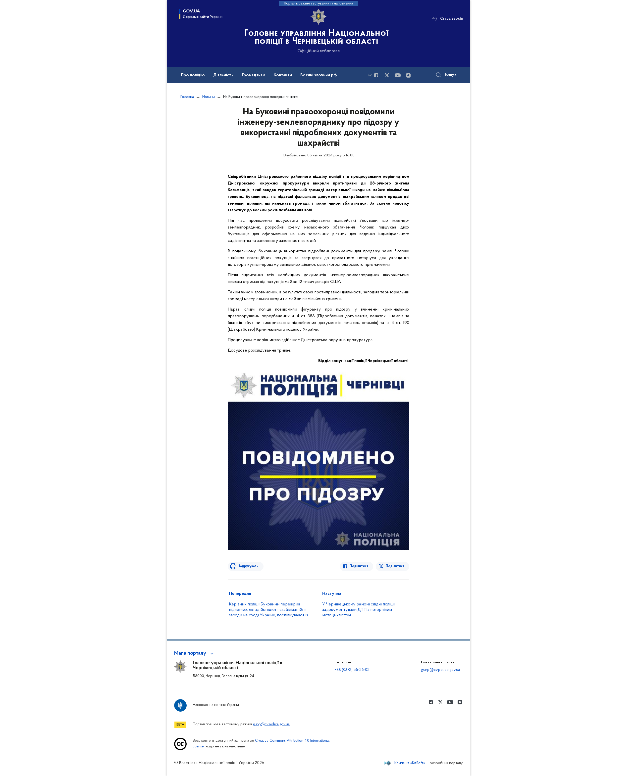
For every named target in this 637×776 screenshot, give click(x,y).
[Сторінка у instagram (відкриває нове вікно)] (408, 75)
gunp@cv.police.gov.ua (440, 670)
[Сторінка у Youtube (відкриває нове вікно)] (398, 75)
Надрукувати (248, 566)
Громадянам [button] (253, 75)
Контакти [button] (283, 75)
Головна (187, 97)
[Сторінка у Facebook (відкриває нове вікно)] (376, 75)
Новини (208, 97)
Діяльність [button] (223, 75)
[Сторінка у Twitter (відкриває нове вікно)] (387, 75)
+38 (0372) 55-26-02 (352, 670)
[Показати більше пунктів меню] (369, 75)
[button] (194, 653)
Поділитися (359, 566)
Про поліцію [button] (193, 75)
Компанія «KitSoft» (409, 763)
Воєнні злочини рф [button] (318, 75)
